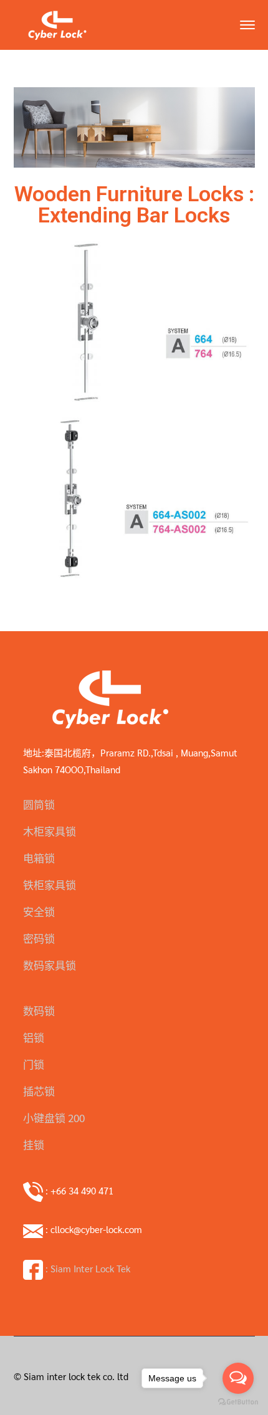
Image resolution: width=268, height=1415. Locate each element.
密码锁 (39, 938)
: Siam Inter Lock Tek (86, 1268)
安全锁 (39, 911)
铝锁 (33, 1037)
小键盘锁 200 (54, 1118)
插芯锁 (39, 1091)
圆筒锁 (39, 804)
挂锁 (33, 1144)
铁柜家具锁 (49, 885)
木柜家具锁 (49, 831)
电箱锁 (39, 858)
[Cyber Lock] (57, 23)
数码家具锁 (49, 965)
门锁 (33, 1064)
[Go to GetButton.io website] (238, 1402)
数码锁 (39, 1010)
